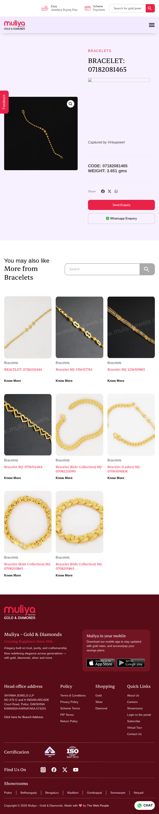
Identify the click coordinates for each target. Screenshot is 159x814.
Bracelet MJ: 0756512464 (23, 467)
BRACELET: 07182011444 (23, 370)
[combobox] (127, 8)
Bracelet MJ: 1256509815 (126, 370)
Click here (10, 717)
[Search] (150, 8)
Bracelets (100, 51)
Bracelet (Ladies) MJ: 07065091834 (123, 469)
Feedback (4, 102)
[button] (70, 104)
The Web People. (98, 805)
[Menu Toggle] (152, 25)
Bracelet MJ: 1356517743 (74, 370)
